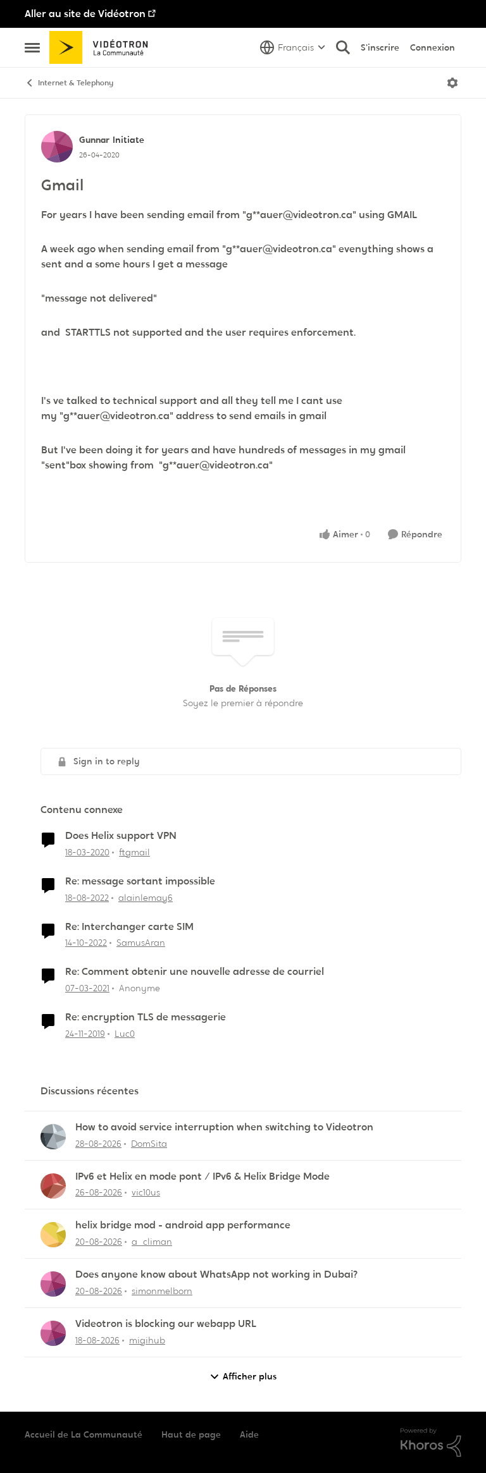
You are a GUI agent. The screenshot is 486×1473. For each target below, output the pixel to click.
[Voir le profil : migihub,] (53, 1333)
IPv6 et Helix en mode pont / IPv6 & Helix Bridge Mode (202, 1176)
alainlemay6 (145, 897)
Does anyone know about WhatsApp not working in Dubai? (216, 1274)
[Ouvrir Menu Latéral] (32, 47)
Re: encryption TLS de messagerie (145, 1017)
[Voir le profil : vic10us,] (53, 1186)
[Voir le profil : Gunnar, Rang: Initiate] (57, 146)
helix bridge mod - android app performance (182, 1225)
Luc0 (125, 1033)
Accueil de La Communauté (83, 1434)
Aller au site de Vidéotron (85, 13)
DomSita (149, 1143)
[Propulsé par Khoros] (431, 1442)
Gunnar (94, 139)
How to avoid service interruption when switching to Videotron (224, 1127)
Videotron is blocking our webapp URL (165, 1323)
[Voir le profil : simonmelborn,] (53, 1284)
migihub (147, 1340)
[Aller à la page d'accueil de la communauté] (102, 47)
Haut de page (191, 1434)
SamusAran (140, 942)
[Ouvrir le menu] (452, 83)
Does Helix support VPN (121, 835)
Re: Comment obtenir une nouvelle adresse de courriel (194, 971)
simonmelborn (162, 1291)
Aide (249, 1434)
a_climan (152, 1241)
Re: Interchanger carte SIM (129, 926)
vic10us (146, 1192)
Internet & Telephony (75, 83)
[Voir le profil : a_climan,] (53, 1234)
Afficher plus (250, 1376)
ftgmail (134, 852)
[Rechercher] (343, 47)
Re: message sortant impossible (140, 881)
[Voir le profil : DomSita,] (53, 1136)
